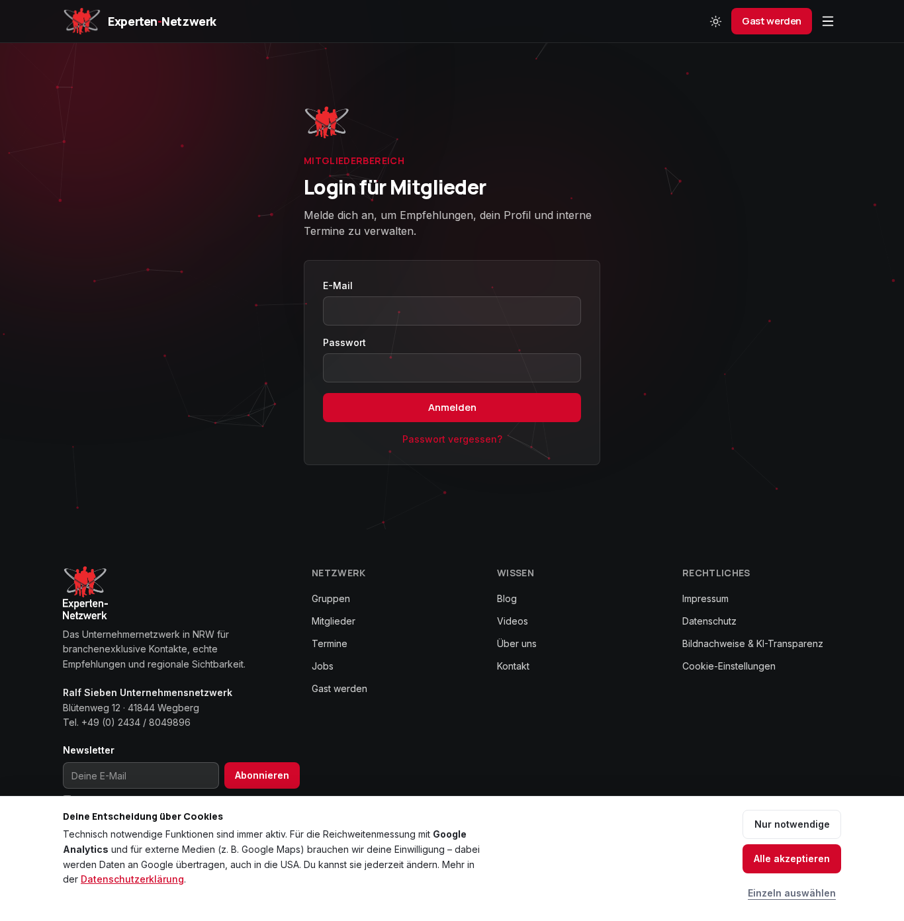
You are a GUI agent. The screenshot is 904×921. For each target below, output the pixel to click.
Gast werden (771, 21)
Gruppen (331, 598)
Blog (507, 598)
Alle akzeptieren (792, 858)
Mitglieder (333, 621)
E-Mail (338, 285)
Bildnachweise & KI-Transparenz (752, 643)
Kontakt (513, 666)
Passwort (344, 342)
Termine (329, 643)
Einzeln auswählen (792, 893)
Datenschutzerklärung (132, 879)
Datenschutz (709, 621)
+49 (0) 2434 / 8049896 (136, 722)
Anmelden (452, 407)
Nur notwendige (792, 824)
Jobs (323, 666)
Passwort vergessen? (452, 439)
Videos (512, 621)
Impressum (705, 598)
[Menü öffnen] (828, 21)
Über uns (517, 643)
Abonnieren (262, 775)
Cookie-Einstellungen (729, 666)
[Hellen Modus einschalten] (715, 21)
